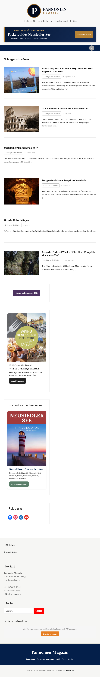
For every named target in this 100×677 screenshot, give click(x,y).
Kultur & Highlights (50, 185)
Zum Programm (17, 380)
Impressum (30, 659)
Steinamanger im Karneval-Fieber (21, 147)
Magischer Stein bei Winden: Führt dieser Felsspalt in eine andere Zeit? (68, 254)
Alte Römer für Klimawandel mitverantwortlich (65, 108)
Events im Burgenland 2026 (27, 293)
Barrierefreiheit (68, 659)
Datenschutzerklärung (45, 659)
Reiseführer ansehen (50, 634)
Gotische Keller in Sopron (17, 220)
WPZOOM (69, 670)
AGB (58, 659)
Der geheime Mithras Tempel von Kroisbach (64, 180)
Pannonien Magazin (50, 652)
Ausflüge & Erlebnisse (51, 76)
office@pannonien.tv (12, 594)
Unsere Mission (10, 551)
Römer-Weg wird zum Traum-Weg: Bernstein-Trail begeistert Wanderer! (67, 70)
